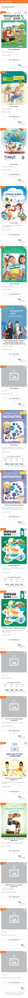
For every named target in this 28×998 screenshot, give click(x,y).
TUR (18, 465)
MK (18, 1)
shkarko (22, 66)
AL (21, 1)
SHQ (14, 465)
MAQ (9, 465)
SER (23, 465)
